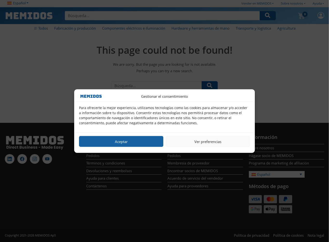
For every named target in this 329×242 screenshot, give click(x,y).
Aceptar (121, 141)
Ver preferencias (207, 141)
